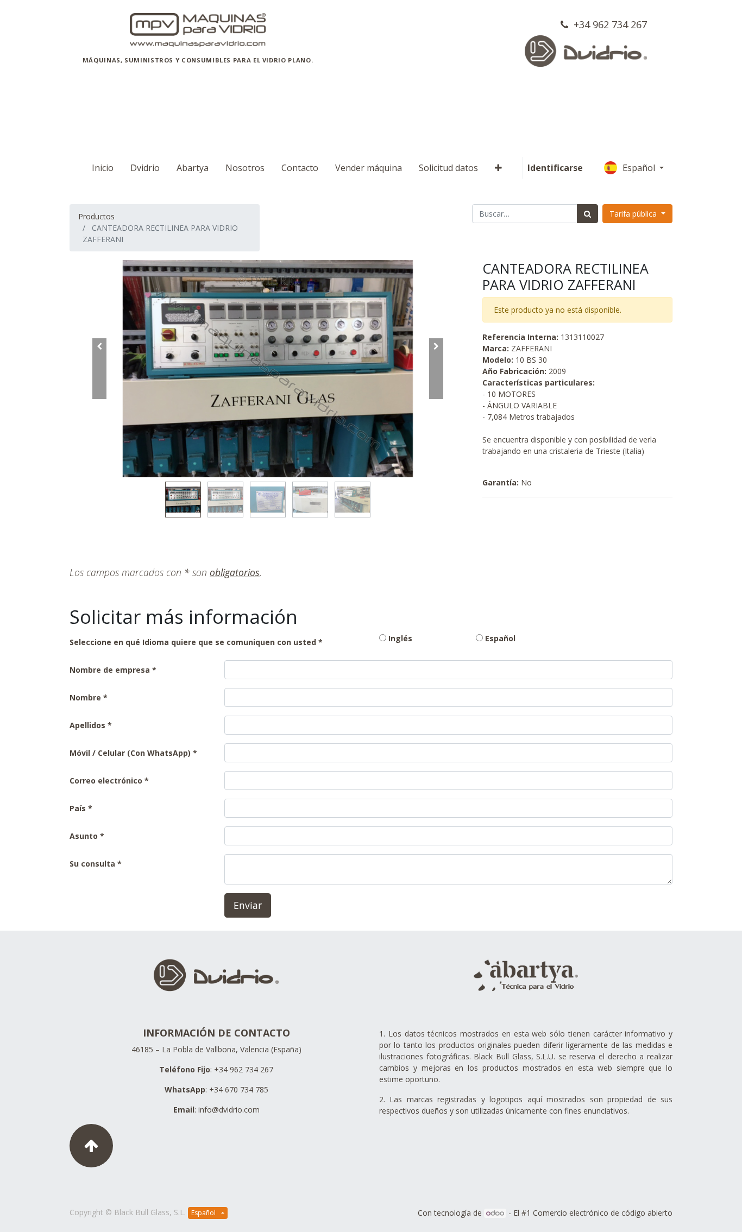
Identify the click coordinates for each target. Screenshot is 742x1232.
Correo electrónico (106, 780)
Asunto (84, 836)
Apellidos (87, 725)
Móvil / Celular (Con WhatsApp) (130, 753)
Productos (96, 216)
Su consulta (92, 863)
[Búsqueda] (587, 213)
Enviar (248, 905)
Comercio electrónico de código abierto (602, 1213)
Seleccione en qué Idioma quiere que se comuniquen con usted (193, 642)
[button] (498, 168)
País (79, 808)
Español (639, 168)
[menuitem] (102, 168)
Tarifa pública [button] (634, 214)
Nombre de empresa (110, 670)
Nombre (85, 697)
